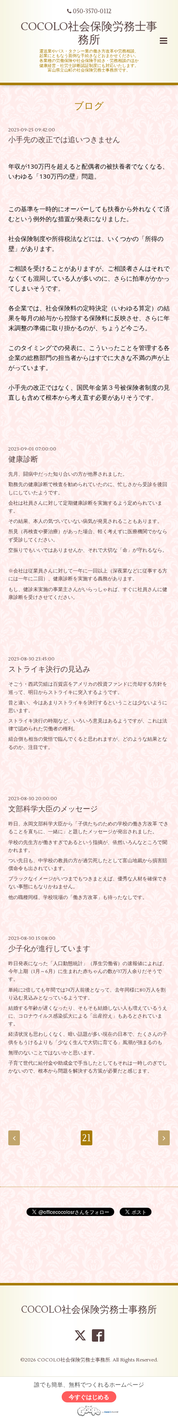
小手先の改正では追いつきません (64, 140)
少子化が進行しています (49, 949)
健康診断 (23, 459)
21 (86, 1138)
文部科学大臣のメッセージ (53, 809)
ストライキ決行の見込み (49, 669)
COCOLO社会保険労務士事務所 (89, 33)
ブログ (89, 106)
